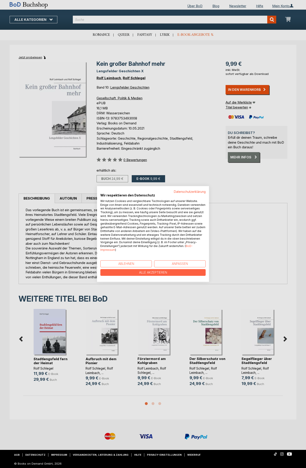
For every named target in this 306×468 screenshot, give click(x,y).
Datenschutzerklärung (190, 192)
